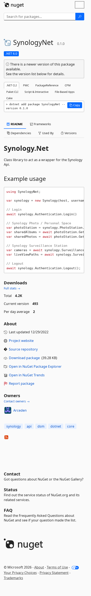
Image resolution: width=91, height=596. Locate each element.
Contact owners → (17, 401)
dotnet (55, 426)
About (39, 567)
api (29, 426)
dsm (40, 426)
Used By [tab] (47, 133)
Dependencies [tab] (20, 133)
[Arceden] (8, 410)
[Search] (79, 16)
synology (13, 426)
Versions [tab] (70, 133)
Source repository (23, 349)
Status (10, 489)
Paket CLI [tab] (12, 92)
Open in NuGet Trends (27, 375)
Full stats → (12, 288)
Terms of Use (57, 567)
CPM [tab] (68, 85)
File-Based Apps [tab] (64, 92)
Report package (21, 383)
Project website (21, 340)
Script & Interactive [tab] (36, 92)
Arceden (20, 410)
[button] (74, 105)
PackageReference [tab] (46, 85)
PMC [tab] (26, 85)
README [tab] (16, 124)
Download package (24, 358)
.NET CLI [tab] (11, 85)
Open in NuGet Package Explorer (35, 366)
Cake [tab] (9, 98)
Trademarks (13, 578)
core (70, 426)
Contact (12, 474)
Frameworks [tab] (42, 124)
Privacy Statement (54, 572)
